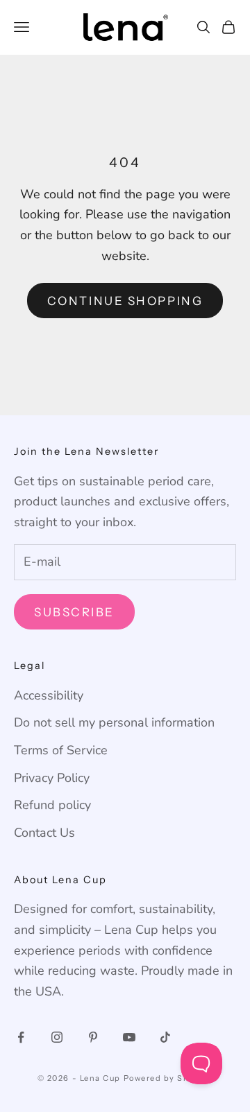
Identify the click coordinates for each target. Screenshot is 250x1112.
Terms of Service (61, 750)
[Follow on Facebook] (21, 1037)
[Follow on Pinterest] (93, 1037)
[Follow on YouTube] (129, 1037)
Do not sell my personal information (114, 722)
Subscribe (74, 612)
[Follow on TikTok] (165, 1037)
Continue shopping (125, 301)
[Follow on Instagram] (57, 1037)
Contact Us (44, 832)
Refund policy (52, 805)
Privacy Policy (52, 778)
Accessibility (48, 695)
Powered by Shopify (168, 1078)
